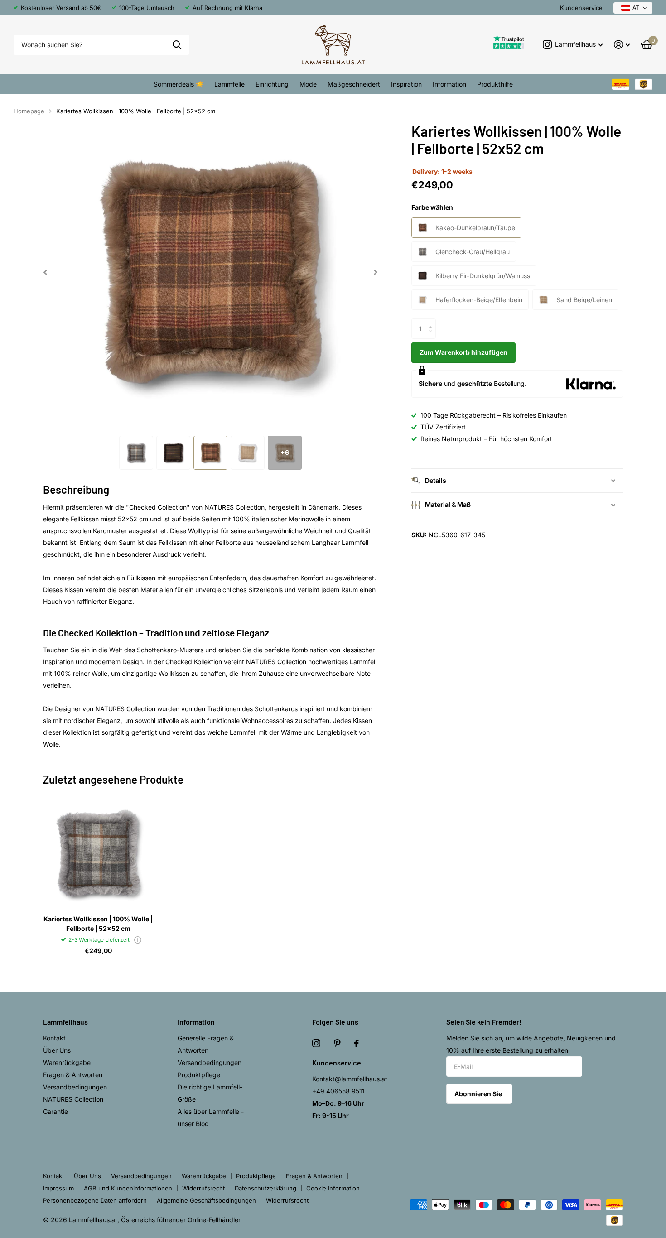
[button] (45, 272)
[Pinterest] (337, 1043)
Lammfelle (229, 84)
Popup (137, 939)
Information (449, 84)
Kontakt (54, 1038)
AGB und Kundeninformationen (128, 1188)
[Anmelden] (622, 44)
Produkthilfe (495, 84)
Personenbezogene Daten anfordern (95, 1200)
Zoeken (176, 45)
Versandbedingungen (75, 1087)
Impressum (58, 1188)
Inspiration (406, 84)
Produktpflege (199, 1075)
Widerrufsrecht (203, 1188)
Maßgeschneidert (354, 84)
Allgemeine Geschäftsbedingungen (206, 1200)
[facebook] (356, 1043)
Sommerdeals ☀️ (178, 84)
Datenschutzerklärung (265, 1188)
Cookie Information (333, 1188)
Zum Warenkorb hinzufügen (463, 352)
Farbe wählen (432, 207)
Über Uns (57, 1050)
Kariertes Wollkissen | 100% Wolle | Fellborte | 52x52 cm (98, 923)
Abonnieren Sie (478, 1094)
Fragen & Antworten (72, 1075)
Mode (308, 84)
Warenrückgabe (67, 1062)
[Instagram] (316, 1043)
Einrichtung (272, 84)
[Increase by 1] (432, 321)
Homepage (29, 111)
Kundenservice (581, 7)
